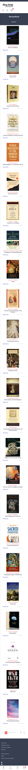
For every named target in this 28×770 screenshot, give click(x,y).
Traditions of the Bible (13, 223)
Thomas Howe (18, 251)
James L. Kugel (12, 221)
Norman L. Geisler (8, 251)
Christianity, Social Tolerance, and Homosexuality (12, 429)
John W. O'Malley (13, 280)
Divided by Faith (12, 370)
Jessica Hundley (13, 631)
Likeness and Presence (13, 106)
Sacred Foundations (12, 545)
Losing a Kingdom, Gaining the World (13, 135)
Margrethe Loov (12, 719)
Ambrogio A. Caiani (12, 134)
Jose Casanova (12, 163)
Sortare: (12, 22)
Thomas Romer (12, 340)
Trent (12, 281)
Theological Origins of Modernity (13, 574)
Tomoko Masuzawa (12, 398)
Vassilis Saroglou (13, 661)
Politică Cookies (5, 754)
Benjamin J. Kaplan (12, 369)
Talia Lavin (13, 690)
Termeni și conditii (5, 747)
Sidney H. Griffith (13, 309)
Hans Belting (13, 104)
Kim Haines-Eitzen (12, 192)
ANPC (2, 756)
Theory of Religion (13, 47)
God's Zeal (13, 604)
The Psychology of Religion (12, 662)
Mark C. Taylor (13, 485)
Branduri (3, 749)
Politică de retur (5, 745)
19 (20, 732)
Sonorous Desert (13, 193)
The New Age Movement (12, 721)
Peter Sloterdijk (12, 602)
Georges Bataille (13, 46)
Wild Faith (13, 691)
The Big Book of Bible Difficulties (13, 252)
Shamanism (13, 76)
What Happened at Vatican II (13, 516)
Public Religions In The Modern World (13, 164)
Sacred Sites (12, 633)
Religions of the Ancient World (13, 457)
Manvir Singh (13, 75)
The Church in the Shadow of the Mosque (13, 311)
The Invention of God (13, 341)
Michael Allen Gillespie (12, 573)
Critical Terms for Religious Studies (13, 487)
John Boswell (13, 427)
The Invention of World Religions (13, 399)
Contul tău (4, 743)
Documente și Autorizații (7, 758)
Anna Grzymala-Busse (12, 544)
